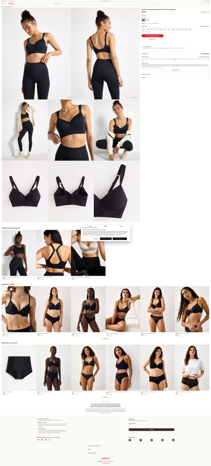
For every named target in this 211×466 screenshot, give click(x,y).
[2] (70, 97)
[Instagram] (130, 440)
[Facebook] (141, 440)
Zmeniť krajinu (107, 463)
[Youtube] (162, 440)
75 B (160, 29)
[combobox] (105, 3)
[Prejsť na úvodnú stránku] (11, 3)
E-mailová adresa (132, 423)
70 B (148, 29)
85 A (182, 29)
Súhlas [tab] (90, 226)
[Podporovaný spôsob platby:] (82, 440)
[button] (36, 53)
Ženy (3, 6)
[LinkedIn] (173, 440)
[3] (71, 97)
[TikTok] (151, 440)
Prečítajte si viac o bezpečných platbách (52, 437)
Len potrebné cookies (105, 238)
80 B (173, 29)
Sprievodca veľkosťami (205, 26)
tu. (121, 234)
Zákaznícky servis (4, 1)
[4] (72, 97)
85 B (186, 29)
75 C (165, 29)
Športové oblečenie (8, 6)
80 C (178, 29)
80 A (169, 29)
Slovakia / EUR (207, 1)
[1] (68, 97)
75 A (156, 29)
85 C (190, 29)
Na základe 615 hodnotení (204, 56)
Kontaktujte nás (100, 461)
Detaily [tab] (105, 226)
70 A (143, 29)
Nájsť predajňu (11, 1)
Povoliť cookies (119, 238)
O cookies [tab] (121, 226)
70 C (152, 29)
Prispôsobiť (96, 238)
